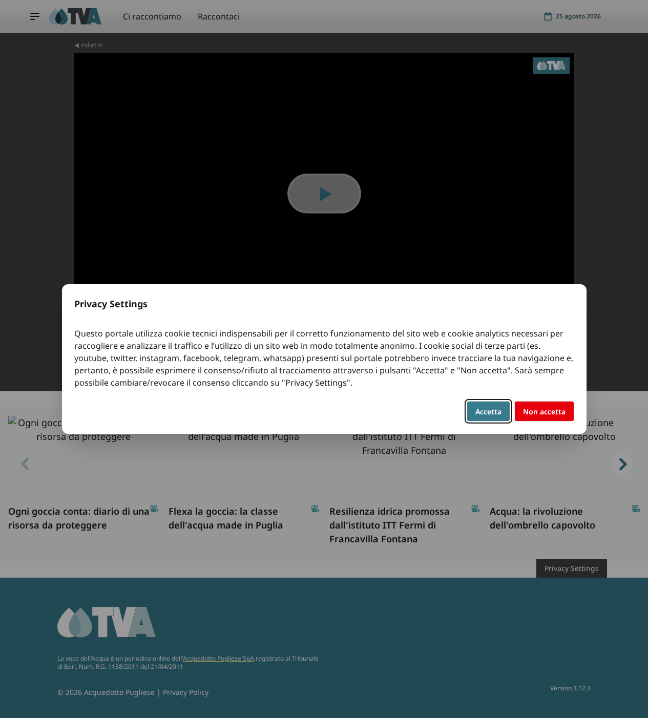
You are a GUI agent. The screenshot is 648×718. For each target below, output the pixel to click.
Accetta (488, 411)
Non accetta (544, 411)
